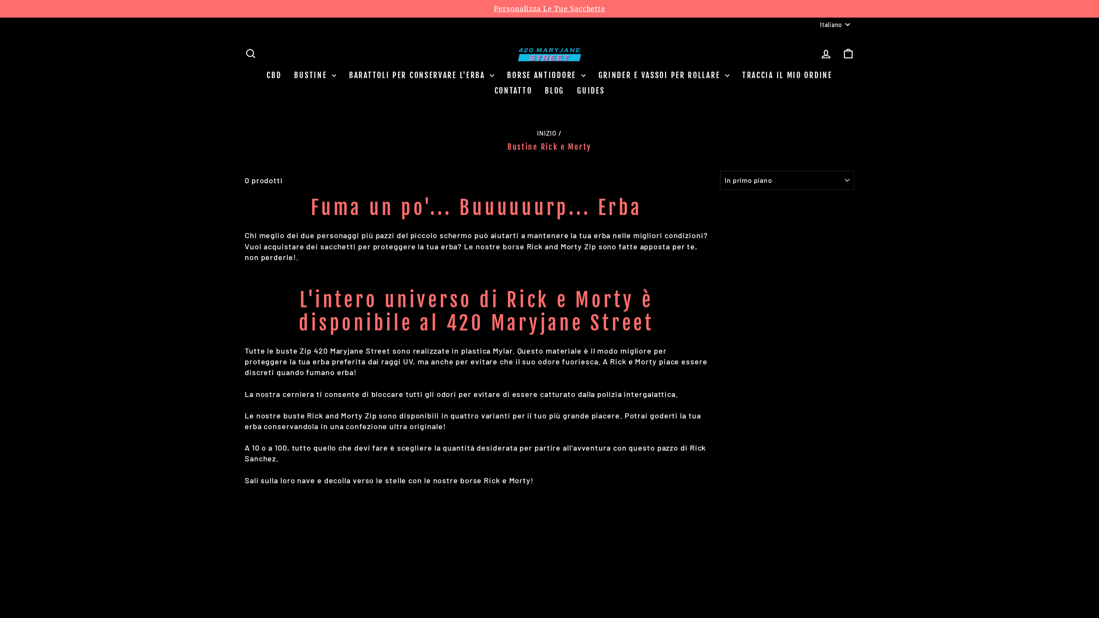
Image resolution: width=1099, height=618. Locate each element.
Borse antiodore (543, 75)
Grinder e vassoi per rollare (660, 75)
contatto (513, 90)
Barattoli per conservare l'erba (418, 75)
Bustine (312, 75)
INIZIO (546, 133)
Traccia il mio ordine (787, 75)
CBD (274, 75)
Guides (590, 90)
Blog (554, 90)
